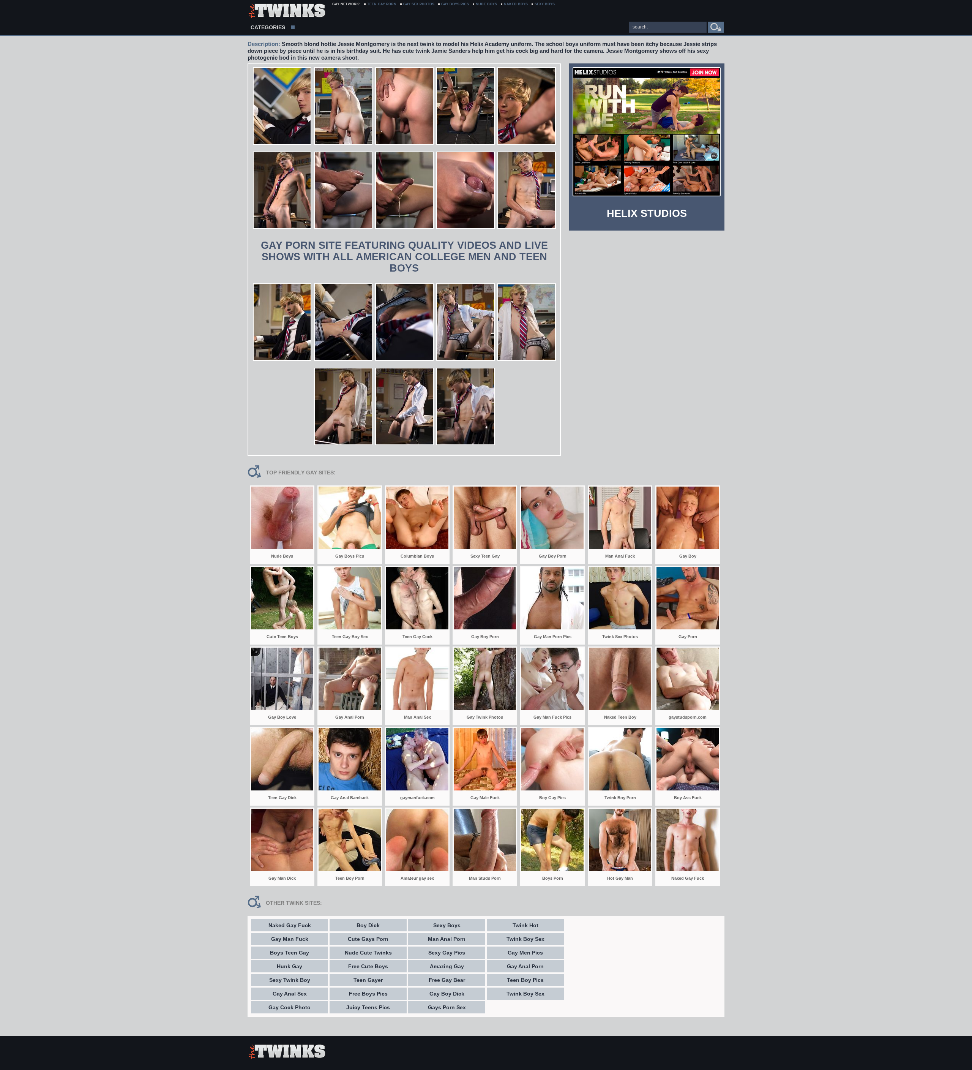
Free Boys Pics (368, 994)
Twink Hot (525, 925)
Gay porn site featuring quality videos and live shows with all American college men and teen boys (404, 257)
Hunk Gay (289, 966)
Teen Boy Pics (525, 980)
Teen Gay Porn (381, 4)
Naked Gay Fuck (289, 925)
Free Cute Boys (368, 966)
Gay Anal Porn (525, 966)
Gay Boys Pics (455, 4)
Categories (268, 27)
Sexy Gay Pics (446, 953)
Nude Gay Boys (286, 11)
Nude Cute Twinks (368, 953)
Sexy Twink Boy (289, 980)
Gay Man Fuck (289, 939)
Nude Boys (486, 4)
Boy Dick (368, 925)
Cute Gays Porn (368, 939)
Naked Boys (516, 4)
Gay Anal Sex (290, 994)
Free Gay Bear (447, 980)
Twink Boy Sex (525, 939)
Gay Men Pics (525, 953)
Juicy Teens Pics (368, 1007)
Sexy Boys (447, 925)
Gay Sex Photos (418, 4)
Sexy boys (545, 4)
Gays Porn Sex (447, 1007)
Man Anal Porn (446, 939)
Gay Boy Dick (446, 994)
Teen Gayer (368, 980)
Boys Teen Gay (289, 953)
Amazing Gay (447, 966)
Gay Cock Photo (289, 1007)
